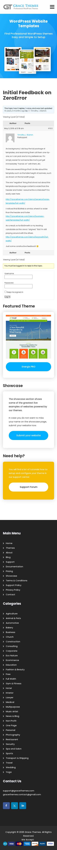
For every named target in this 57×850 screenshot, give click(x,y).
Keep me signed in (15, 292)
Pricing (9, 571)
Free (8, 674)
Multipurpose (13, 706)
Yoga (9, 772)
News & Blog (12, 716)
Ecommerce (12, 660)
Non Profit (11, 720)
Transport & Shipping (17, 758)
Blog (8, 557)
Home (9, 543)
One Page (11, 725)
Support (10, 561)
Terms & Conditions (16, 580)
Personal (10, 730)
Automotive (12, 622)
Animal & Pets (13, 618)
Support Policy (13, 585)
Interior (9, 692)
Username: (9, 273)
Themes (10, 547)
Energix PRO (28, 366)
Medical (10, 702)
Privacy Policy (13, 589)
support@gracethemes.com (18, 790)
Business (10, 632)
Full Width (11, 678)
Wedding (11, 767)
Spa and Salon (13, 748)
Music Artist (12, 711)
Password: (9, 283)
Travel (9, 762)
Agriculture (12, 613)
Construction (13, 641)
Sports (9, 753)
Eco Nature (12, 655)
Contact (10, 594)
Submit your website (28, 435)
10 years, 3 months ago (14, 111)
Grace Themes (33, 832)
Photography (13, 734)
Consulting (12, 646)
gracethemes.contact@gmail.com (22, 794)
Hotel (9, 688)
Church (10, 636)
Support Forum (28, 487)
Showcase (11, 575)
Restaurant (12, 739)
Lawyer (9, 697)
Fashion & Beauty (15, 669)
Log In (7, 297)
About (9, 552)
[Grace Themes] (21, 8)
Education (11, 664)
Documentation (14, 566)
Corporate (11, 650)
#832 (50, 128)
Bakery (9, 627)
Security (10, 744)
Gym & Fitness (13, 683)
